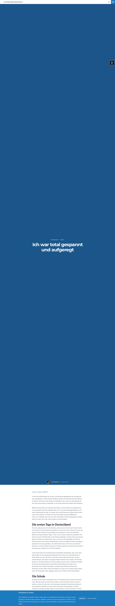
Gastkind (62, 239)
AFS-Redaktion (55, 482)
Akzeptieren (82, 598)
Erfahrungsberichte (55, 239)
